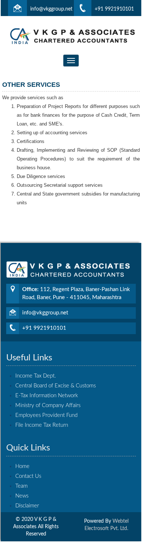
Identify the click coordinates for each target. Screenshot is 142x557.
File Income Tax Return (41, 425)
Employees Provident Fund (46, 415)
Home (22, 466)
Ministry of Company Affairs (47, 405)
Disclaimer (27, 505)
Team (21, 486)
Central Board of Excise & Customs (55, 385)
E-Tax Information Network (46, 395)
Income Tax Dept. (35, 376)
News (21, 496)
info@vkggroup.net (51, 9)
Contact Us (28, 476)
